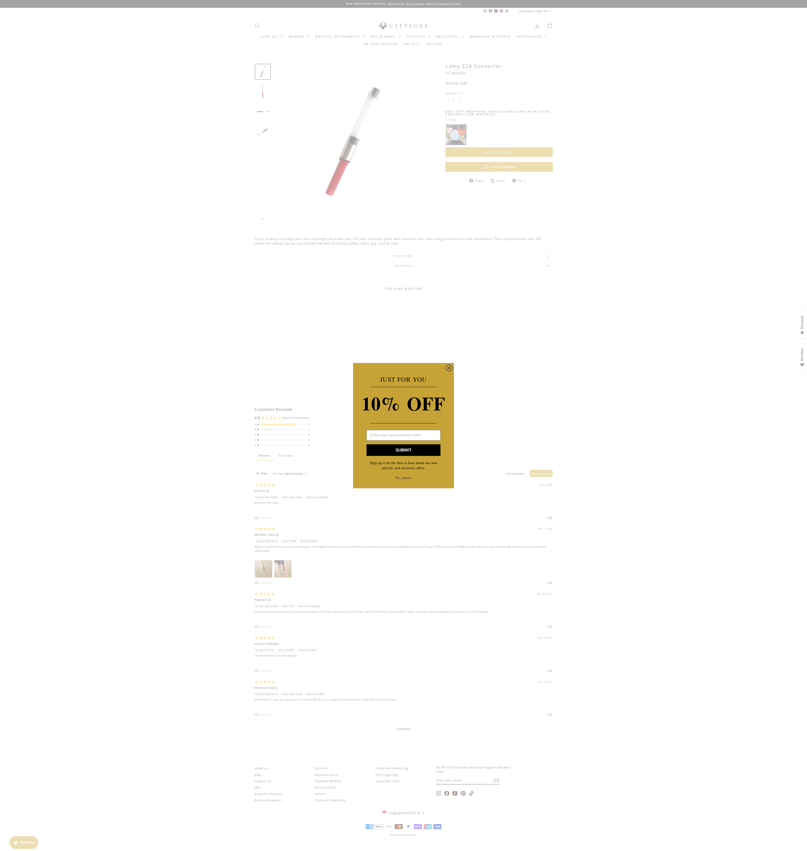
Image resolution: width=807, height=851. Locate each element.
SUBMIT (403, 450)
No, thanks (403, 477)
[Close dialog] (449, 368)
